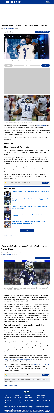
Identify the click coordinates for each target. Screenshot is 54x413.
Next (45, 65)
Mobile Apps (7, 397)
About (5, 395)
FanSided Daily (18, 397)
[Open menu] (3, 2)
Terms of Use (7, 400)
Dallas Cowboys (41, 125)
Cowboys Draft (12, 235)
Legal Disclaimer (30, 400)
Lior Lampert (7, 254)
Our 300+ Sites (41, 395)
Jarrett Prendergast (9, 28)
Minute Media (10, 406)
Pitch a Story (28, 397)
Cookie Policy (17, 400)
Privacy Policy (41, 397)
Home (5, 235)
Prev (8, 65)
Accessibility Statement (43, 400)
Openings (16, 395)
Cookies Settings (18, 403)
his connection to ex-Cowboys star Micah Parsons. (18, 359)
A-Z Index (6, 403)
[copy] (13, 32)
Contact (27, 395)
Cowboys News (13, 385)
